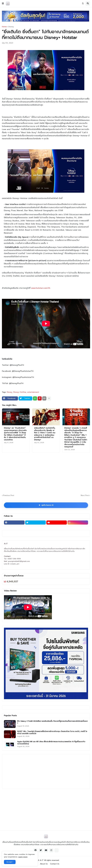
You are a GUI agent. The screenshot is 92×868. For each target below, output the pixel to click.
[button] (3, 3)
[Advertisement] (47, 473)
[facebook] (14, 522)
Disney (11, 27)
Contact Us (54, 864)
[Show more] (49, 398)
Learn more (22, 857)
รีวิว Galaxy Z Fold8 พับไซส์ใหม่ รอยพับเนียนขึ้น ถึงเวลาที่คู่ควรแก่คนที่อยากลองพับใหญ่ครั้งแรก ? (52, 722)
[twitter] (35, 522)
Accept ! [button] (9, 862)
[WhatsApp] (35, 398)
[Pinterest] (40, 398)
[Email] (44, 398)
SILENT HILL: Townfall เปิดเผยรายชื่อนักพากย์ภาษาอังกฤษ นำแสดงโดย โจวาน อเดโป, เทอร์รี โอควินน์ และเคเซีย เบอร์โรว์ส (52, 732)
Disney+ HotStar (19, 392)
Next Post (85, 495)
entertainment (33, 392)
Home (4, 27)
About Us (44, 864)
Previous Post (8, 495)
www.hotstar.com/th (40, 288)
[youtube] (56, 522)
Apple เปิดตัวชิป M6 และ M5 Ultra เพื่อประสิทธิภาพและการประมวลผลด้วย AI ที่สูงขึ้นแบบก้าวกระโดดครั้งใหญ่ (51, 743)
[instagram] (77, 522)
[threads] (57, 850)
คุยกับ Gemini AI (46, 505)
